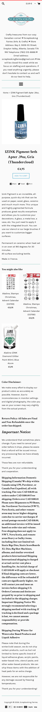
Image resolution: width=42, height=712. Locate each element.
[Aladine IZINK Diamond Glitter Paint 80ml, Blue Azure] (10, 336)
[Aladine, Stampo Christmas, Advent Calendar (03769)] (10, 282)
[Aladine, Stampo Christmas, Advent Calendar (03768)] (31, 287)
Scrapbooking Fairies (29, 702)
